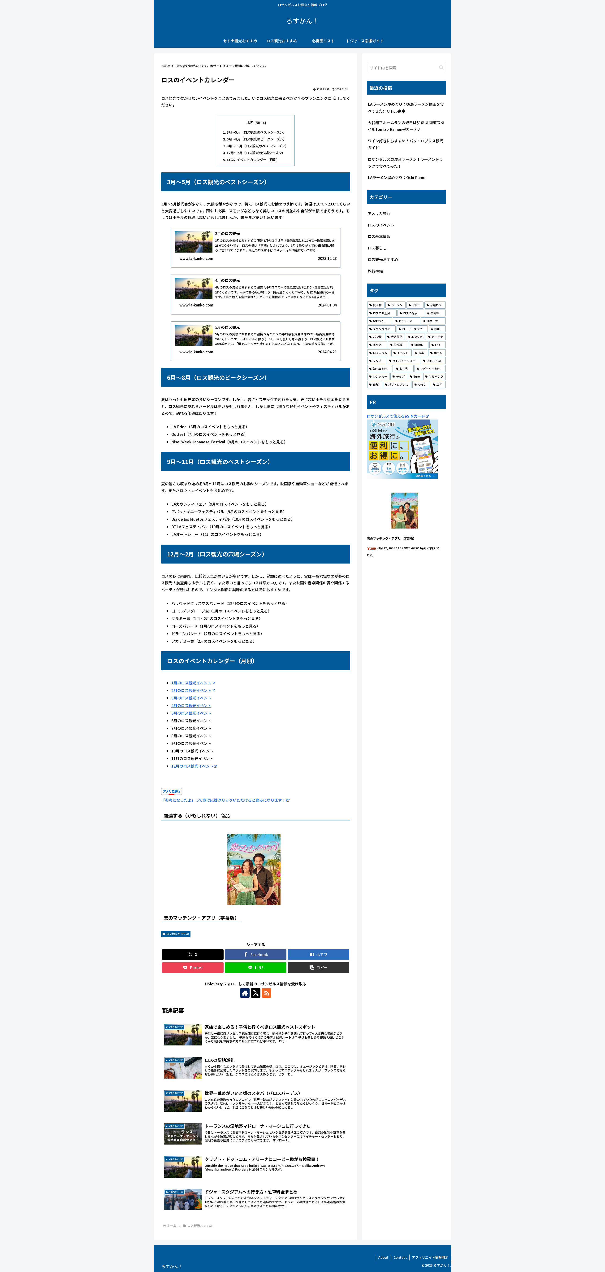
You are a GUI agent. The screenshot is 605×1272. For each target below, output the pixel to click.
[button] (318, 967)
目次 (249, 122)
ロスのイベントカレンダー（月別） (253, 159)
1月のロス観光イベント (191, 683)
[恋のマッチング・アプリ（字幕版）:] (254, 870)
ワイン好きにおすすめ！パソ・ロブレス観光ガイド (405, 144)
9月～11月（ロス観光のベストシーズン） (257, 145)
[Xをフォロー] (255, 993)
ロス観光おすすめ (177, 934)
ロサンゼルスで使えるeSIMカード (396, 416)
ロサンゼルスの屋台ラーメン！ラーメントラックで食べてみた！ (405, 162)
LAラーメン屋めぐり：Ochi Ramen (398, 177)
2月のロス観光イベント (191, 690)
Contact (400, 1257)
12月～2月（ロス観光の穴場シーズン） (256, 152)
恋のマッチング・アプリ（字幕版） (201, 917)
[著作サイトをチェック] (245, 993)
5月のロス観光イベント (191, 713)
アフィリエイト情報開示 (430, 1257)
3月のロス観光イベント (191, 698)
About (383, 1257)
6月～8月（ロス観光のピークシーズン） (256, 138)
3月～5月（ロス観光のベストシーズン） (256, 132)
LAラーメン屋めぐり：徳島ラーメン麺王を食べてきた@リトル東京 (406, 107)
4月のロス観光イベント (191, 705)
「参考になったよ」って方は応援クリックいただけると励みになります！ (223, 800)
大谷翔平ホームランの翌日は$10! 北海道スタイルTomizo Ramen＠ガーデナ (406, 126)
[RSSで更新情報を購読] (266, 993)
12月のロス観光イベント (192, 766)
